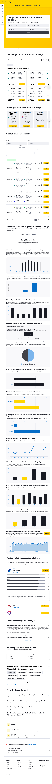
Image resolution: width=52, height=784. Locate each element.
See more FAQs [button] (28, 640)
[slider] (38, 149)
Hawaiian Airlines (16, 610)
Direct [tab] (20, 64)
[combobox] (24, 22)
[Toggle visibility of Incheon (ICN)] (32, 364)
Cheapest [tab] (10, 64)
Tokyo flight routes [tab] (20, 678)
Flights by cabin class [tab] (12, 675)
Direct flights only (34, 22)
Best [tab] (15, 64)
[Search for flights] (2, 6)
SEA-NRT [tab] (34, 234)
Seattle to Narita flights (12, 684)
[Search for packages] (2, 14)
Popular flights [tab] (11, 678)
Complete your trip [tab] (22, 672)
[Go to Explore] (2, 16)
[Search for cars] (2, 11)
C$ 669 (11, 20)
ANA (14, 568)
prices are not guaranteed (32, 744)
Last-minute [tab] (26, 64)
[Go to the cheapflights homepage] (9, 2)
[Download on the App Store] (42, 766)
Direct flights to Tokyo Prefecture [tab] (34, 672)
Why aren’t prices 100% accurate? (15, 752)
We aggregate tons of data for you (15, 750)
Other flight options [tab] (23, 675)
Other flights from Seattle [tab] (35, 675)
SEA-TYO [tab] (22, 234)
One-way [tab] (33, 64)
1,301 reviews (15, 572)
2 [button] (38, 219)
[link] (13, 126)
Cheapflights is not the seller (14, 748)
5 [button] (46, 219)
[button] (2, 2)
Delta (14, 603)
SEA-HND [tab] (28, 234)
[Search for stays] (2, 8)
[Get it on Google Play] (42, 763)
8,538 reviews (16, 607)
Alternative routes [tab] (11, 672)
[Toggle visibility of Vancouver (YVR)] (24, 364)
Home (7, 48)
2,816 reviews (16, 614)
